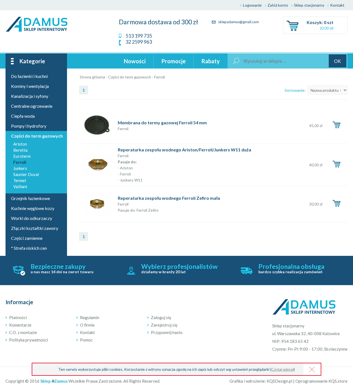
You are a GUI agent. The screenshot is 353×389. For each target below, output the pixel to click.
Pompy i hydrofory (28, 125)
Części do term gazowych (129, 77)
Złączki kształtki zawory (34, 228)
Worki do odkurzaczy (31, 218)
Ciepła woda (23, 116)
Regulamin (89, 317)
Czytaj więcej (282, 369)
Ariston (20, 143)
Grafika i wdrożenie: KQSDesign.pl (260, 381)
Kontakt (337, 5)
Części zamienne (26, 238)
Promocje (173, 61)
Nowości (135, 61)
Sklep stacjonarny (309, 5)
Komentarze (20, 324)
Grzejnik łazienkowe (30, 198)
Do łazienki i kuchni (29, 76)
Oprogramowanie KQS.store (321, 381)
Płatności (18, 317)
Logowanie (252, 5)
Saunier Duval (26, 174)
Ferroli (159, 77)
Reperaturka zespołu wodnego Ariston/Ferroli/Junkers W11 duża (184, 149)
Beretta (20, 150)
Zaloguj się (161, 317)
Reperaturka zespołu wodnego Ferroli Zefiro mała (169, 198)
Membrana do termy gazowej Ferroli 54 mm (162, 122)
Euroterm (22, 156)
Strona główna (92, 77)
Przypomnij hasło (167, 332)
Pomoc (86, 339)
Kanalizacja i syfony (29, 96)
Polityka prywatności (28, 339)
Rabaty (210, 61)
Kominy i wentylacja (30, 86)
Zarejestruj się (164, 324)
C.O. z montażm (23, 332)
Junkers (20, 168)
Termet (19, 180)
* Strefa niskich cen (29, 248)
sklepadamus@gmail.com (238, 22)
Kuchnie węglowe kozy (32, 208)
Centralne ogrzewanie (31, 106)
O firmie (87, 324)
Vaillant (20, 186)
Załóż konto (278, 5)
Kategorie (32, 61)
